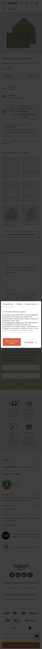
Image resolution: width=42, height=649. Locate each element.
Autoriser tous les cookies (12, 342)
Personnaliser (29, 342)
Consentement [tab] (7, 304)
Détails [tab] (19, 304)
